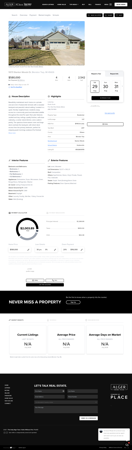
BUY (83, 4)
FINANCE (98, 4)
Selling (7, 393)
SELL (90, 4)
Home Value (61, 4)
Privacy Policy (102, 447)
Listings (7, 388)
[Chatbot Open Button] (127, 445)
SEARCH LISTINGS (48, 4)
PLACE (36, 429)
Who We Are (9, 401)
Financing (8, 395)
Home (6, 385)
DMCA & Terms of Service (115, 447)
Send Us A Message (88, 418)
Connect (8, 403)
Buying (7, 390)
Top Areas (73, 4)
